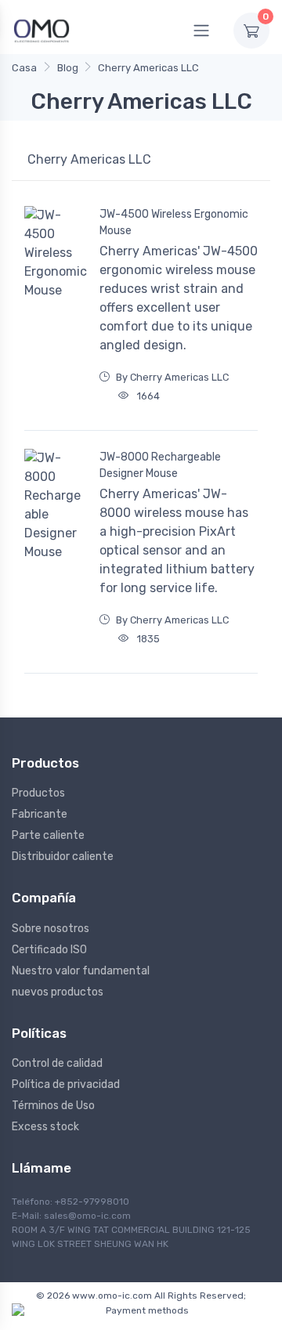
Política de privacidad (66, 1084)
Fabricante (39, 814)
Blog (67, 68)
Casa (24, 68)
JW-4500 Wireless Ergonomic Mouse (173, 222)
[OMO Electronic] (41, 30)
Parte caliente (48, 835)
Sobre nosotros (50, 928)
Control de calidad (57, 1063)
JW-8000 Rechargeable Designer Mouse (160, 465)
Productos (38, 793)
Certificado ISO (49, 949)
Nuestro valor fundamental (81, 971)
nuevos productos (57, 992)
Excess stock (45, 1126)
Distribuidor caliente (63, 856)
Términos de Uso (53, 1105)
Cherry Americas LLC (148, 68)
